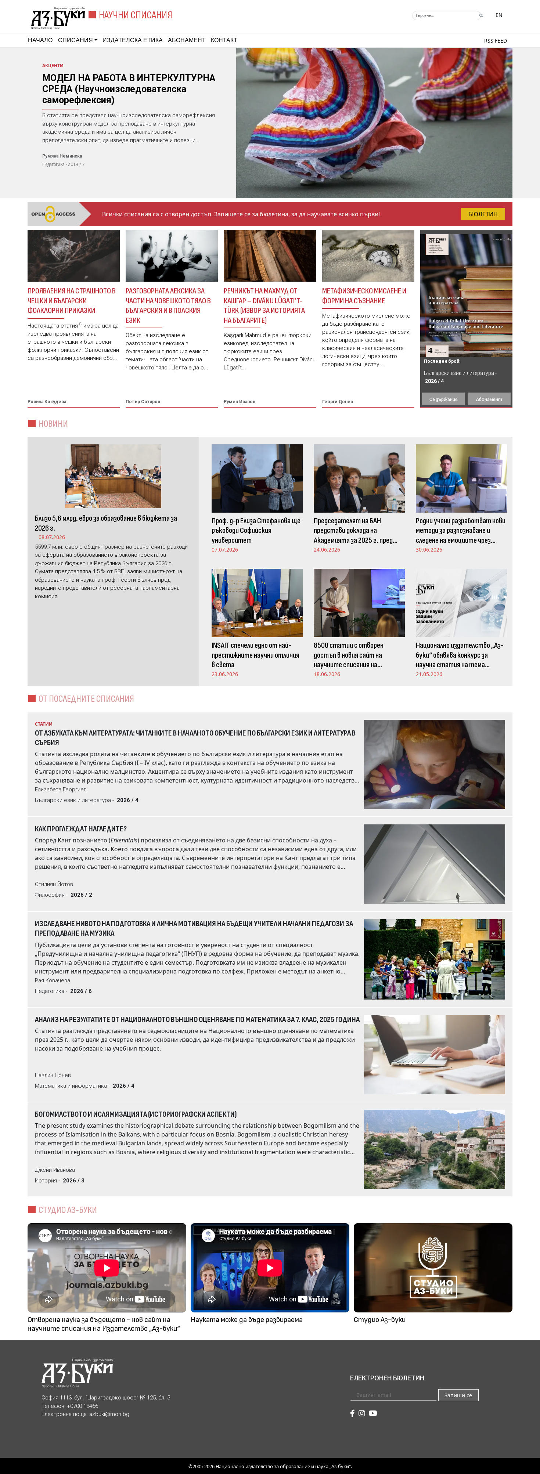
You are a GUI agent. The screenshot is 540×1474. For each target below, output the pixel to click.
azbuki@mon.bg (109, 1414)
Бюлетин (483, 214)
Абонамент (187, 40)
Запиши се (458, 1395)
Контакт (224, 40)
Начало (40, 40)
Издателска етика (132, 40)
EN (499, 14)
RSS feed (495, 40)
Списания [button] (75, 40)
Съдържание (443, 399)
